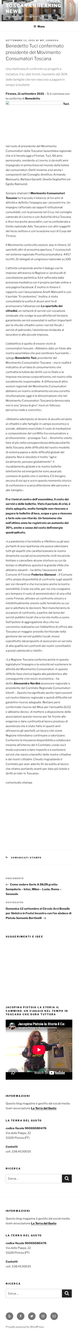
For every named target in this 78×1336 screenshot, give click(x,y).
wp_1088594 (49, 40)
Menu (41, 26)
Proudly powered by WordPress (25, 1326)
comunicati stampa (26, 857)
